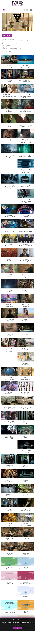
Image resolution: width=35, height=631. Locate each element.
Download (8, 35)
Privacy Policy (17, 625)
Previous (3, 21)
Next (31, 21)
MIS (4, 10)
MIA (17, 3)
